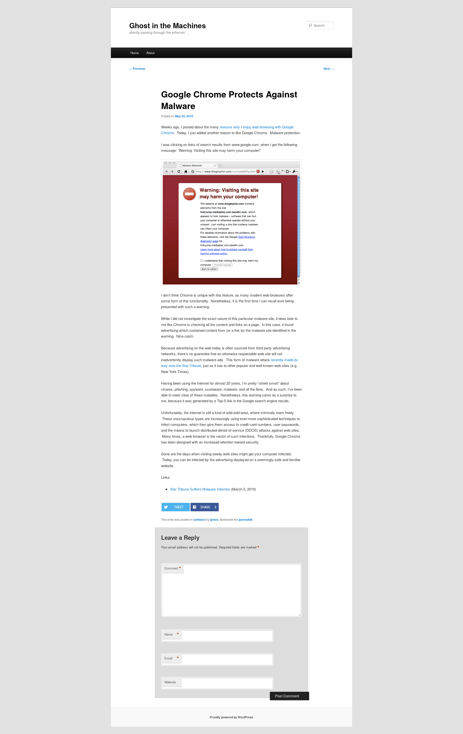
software (199, 519)
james (214, 519)
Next (329, 68)
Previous (137, 68)
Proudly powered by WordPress (231, 717)
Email (171, 658)
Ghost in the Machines (167, 25)
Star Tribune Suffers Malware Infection (200, 489)
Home (134, 52)
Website (170, 682)
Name (171, 634)
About (150, 52)
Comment (172, 568)
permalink (245, 519)
